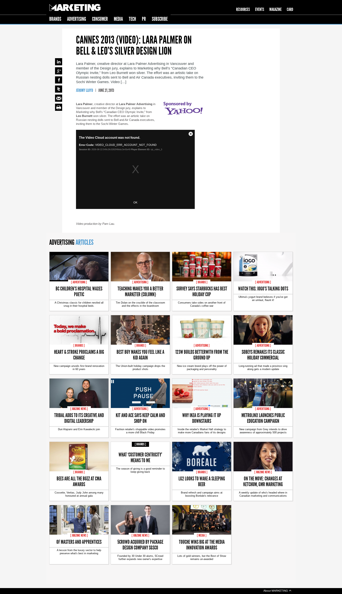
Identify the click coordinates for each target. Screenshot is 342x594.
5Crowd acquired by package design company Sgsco (140, 544)
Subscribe (160, 19)
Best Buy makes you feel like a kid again (140, 355)
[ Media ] (201, 535)
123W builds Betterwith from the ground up (201, 355)
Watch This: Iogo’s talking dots (263, 288)
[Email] (58, 98)
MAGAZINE (275, 9)
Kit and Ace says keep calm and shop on (140, 418)
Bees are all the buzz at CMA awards (79, 481)
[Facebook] (58, 80)
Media (118, 19)
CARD (290, 9)
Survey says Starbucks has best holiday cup (201, 291)
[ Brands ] (201, 282)
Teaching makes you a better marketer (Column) (140, 291)
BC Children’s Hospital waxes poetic (79, 291)
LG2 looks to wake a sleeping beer (202, 481)
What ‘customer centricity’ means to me (140, 457)
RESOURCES (243, 9)
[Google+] (58, 70)
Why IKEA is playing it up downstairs (201, 418)
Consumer (100, 19)
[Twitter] (58, 89)
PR (144, 19)
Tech (132, 19)
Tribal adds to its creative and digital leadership (79, 418)
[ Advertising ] (79, 282)
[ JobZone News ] (79, 409)
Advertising (76, 19)
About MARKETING (276, 590)
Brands (55, 19)
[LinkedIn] (58, 61)
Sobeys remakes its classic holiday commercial (263, 355)
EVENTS (259, 9)
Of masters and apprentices (79, 542)
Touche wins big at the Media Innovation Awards (202, 544)
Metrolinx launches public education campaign (263, 418)
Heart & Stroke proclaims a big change (79, 355)
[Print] (58, 107)
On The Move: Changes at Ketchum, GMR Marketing (263, 481)
